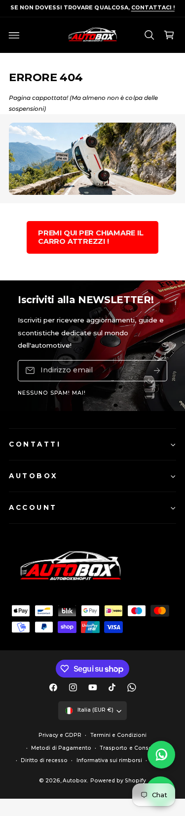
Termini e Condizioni (118, 735)
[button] (14, 35)
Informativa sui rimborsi (109, 760)
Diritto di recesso (44, 760)
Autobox (75, 780)
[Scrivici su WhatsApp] (161, 755)
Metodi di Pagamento (61, 748)
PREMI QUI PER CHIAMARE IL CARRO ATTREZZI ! (91, 237)
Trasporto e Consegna (131, 748)
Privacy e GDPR (59, 735)
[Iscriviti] (157, 370)
